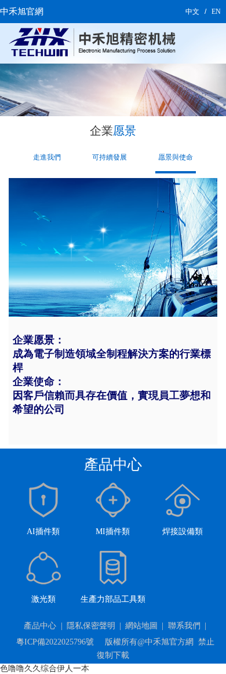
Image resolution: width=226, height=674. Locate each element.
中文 (192, 12)
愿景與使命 (175, 157)
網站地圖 (141, 625)
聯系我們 (184, 625)
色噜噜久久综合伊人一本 (44, 668)
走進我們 (47, 157)
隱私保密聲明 (91, 625)
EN (216, 12)
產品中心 (40, 625)
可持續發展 (109, 157)
